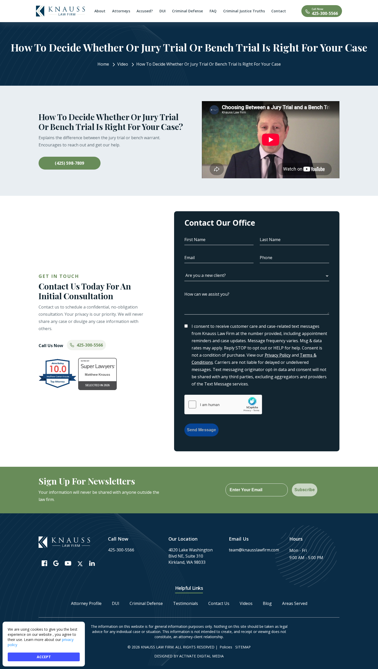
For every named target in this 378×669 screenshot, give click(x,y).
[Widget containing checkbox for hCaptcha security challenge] (223, 404)
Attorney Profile (86, 603)
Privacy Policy (278, 355)
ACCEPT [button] (44, 656)
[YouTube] (68, 563)
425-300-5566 (325, 13)
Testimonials (185, 603)
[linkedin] (92, 563)
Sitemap (243, 647)
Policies (226, 647)
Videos (246, 603)
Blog (267, 603)
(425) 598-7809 (69, 163)
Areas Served (294, 603)
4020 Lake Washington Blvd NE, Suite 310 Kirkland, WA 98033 (190, 556)
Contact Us (218, 603)
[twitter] (80, 564)
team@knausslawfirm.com (254, 550)
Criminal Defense (146, 603)
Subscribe (304, 490)
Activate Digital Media (201, 656)
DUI (115, 603)
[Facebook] (44, 563)
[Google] (56, 563)
